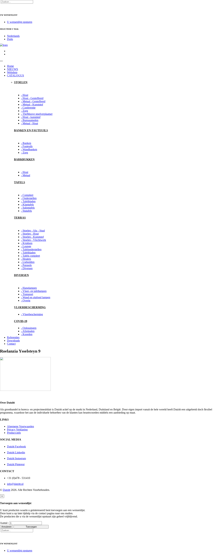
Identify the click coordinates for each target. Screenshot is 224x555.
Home (10, 66)
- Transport (27, 294)
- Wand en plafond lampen (35, 297)
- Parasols (26, 265)
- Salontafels (28, 207)
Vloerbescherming (30, 307)
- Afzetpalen (27, 331)
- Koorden (26, 334)
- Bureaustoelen (29, 120)
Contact (11, 343)
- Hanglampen (29, 287)
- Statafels (26, 210)
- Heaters (26, 258)
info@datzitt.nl (15, 483)
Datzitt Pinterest (15, 464)
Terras (20, 217)
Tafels (19, 182)
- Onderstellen (29, 198)
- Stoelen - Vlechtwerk (33, 240)
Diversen (21, 275)
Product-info (14, 432)
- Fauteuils (27, 146)
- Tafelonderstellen (31, 249)
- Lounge (26, 246)
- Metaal (25, 175)
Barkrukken (24, 159)
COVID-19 (20, 321)
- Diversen (27, 268)
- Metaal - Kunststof (32, 104)
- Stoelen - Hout (30, 233)
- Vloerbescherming (32, 314)
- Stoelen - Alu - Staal (33, 230)
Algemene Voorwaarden (20, 426)
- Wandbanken (29, 149)
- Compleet (27, 195)
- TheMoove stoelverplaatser (36, 113)
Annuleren (6, 526)
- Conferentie (28, 107)
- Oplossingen (28, 327)
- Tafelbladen (28, 201)
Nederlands (13, 35)
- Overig (25, 300)
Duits (10, 39)
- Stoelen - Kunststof (32, 236)
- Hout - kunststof (30, 117)
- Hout (24, 95)
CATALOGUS (15, 75)
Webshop (12, 72)
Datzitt (6, 489)
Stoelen (20, 82)
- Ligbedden (27, 262)
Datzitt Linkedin (16, 452)
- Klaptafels (27, 204)
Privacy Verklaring (17, 429)
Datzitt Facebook (16, 446)
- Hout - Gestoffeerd (32, 98)
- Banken (26, 143)
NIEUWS (12, 69)
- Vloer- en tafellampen (34, 291)
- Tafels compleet (30, 255)
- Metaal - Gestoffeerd (33, 101)
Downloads (13, 340)
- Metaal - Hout (29, 123)
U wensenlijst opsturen (19, 21)
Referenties (13, 337)
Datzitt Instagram (16, 458)
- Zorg (24, 110)
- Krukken (26, 243)
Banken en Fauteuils (31, 130)
